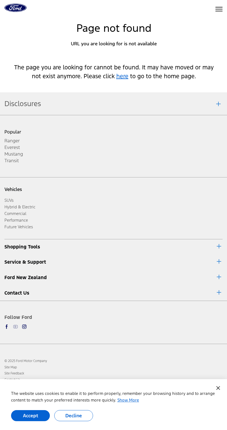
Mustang (13, 154)
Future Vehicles (18, 226)
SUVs (9, 200)
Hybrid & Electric (19, 206)
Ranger (12, 141)
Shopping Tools (22, 247)
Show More (128, 400)
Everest (12, 147)
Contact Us (16, 293)
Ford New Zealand (25, 277)
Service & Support (25, 262)
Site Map (10, 367)
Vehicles (13, 189)
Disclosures (22, 103)
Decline (73, 416)
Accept (30, 416)
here (122, 76)
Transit (11, 161)
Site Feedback (14, 373)
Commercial (15, 213)
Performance (16, 220)
